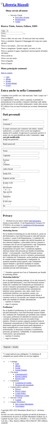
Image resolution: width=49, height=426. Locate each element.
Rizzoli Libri (20, 379)
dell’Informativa (35, 221)
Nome (5, 151)
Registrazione (20, 20)
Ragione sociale (9, 178)
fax (4, 206)
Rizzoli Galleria (21, 376)
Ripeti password (9, 144)
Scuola (8, 81)
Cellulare (6, 164)
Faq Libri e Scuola (22, 17)
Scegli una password (10, 139)
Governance (19, 406)
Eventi (8, 85)
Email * (6, 119)
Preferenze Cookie (22, 396)
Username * (7, 124)
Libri (7, 77)
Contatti (18, 400)
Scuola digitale (11, 83)
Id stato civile (8, 183)
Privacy (18, 389)
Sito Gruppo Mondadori (24, 404)
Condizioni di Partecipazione (33, 225)
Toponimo (7, 197)
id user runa (7, 201)
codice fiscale (8, 169)
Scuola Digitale (21, 370)
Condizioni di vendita (23, 383)
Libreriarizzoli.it (21, 374)
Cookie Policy (20, 393)
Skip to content (6, 73)
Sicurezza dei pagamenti (24, 385)
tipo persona (7, 187)
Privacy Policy (20, 391)
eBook (8, 79)
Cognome (6, 155)
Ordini (17, 22)
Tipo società (7, 192)
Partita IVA (7, 174)
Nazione (6, 160)
